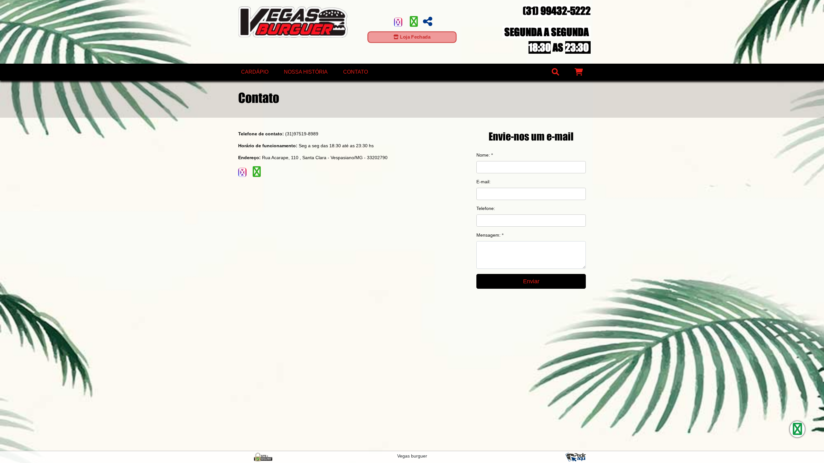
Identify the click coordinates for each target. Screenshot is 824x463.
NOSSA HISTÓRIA (306, 72)
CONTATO (355, 72)
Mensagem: (489, 235)
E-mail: (483, 181)
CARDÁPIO (254, 72)
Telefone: (485, 208)
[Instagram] (398, 22)
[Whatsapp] (414, 23)
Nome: (484, 155)
